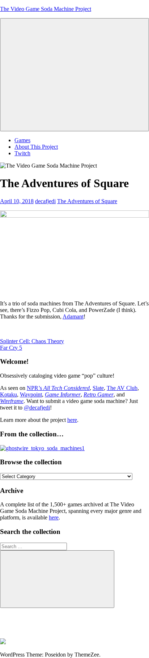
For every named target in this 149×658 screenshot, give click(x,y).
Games (22, 140)
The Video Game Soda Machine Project (45, 9)
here (72, 420)
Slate (98, 388)
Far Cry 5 (11, 348)
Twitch (22, 153)
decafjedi (45, 201)
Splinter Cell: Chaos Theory (32, 341)
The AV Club (122, 388)
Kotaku (8, 394)
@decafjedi (37, 407)
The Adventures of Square (87, 201)
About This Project (36, 147)
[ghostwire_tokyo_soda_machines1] (42, 448)
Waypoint (31, 394)
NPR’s (58, 388)
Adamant (73, 316)
